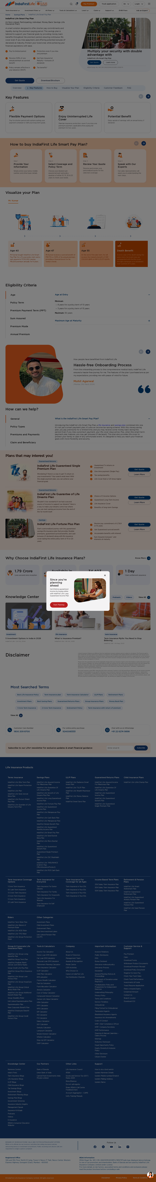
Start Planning (58, 605)
